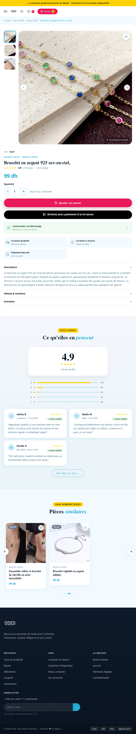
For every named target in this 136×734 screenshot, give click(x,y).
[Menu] (5, 11)
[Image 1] (10, 37)
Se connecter (55, 677)
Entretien (9, 301)
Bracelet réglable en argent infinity (66, 573)
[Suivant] (131, 551)
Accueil (7, 20)
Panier (49, 11)
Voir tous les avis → (68, 473)
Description (10, 267)
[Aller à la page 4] (69, 593)
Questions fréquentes (60, 665)
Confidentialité (101, 677)
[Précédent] (5, 551)
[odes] (14, 11)
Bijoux (7, 665)
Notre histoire (100, 659)
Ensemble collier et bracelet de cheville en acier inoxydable (23, 574)
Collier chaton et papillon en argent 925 (111, 573)
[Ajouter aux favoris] (126, 37)
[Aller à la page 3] (67, 593)
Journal (97, 665)
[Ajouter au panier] (126, 581)
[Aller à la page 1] (62, 593)
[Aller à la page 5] (71, 593)
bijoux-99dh (18, 20)
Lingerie (8, 677)
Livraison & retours (58, 659)
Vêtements (10, 671)
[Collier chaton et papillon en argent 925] (112, 543)
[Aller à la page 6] (73, 593)
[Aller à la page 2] (64, 593)
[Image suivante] (127, 88)
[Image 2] (10, 50)
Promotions (10, 683)
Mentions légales (102, 671)
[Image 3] (10, 64)
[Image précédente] (24, 88)
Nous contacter (56, 671)
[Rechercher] (21, 11)
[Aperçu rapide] (39, 532)
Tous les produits (13, 659)
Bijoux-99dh (32, 20)
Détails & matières (14, 293)
